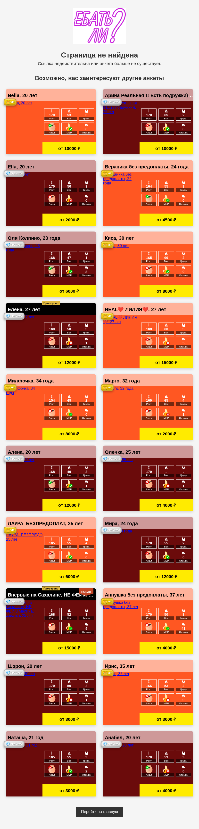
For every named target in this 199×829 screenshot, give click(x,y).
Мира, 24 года (121, 523)
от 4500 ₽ (166, 219)
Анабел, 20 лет (123, 737)
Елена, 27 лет (24, 309)
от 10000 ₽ (69, 148)
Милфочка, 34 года (31, 380)
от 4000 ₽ (166, 505)
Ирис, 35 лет (120, 666)
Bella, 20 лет (22, 95)
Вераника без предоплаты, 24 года (147, 166)
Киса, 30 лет (119, 238)
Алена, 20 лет (24, 452)
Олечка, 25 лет (123, 452)
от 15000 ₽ (166, 362)
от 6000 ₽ (69, 291)
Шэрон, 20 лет (25, 666)
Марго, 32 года (122, 380)
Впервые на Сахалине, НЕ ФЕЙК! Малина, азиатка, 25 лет (77, 594)
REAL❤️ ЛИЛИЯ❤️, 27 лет (135, 309)
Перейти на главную (99, 812)
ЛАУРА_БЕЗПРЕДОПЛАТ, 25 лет (45, 523)
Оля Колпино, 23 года (34, 238)
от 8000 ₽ (166, 291)
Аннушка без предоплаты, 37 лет (145, 594)
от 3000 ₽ (69, 719)
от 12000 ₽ (69, 362)
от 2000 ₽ (69, 219)
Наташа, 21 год (25, 737)
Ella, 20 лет (21, 166)
